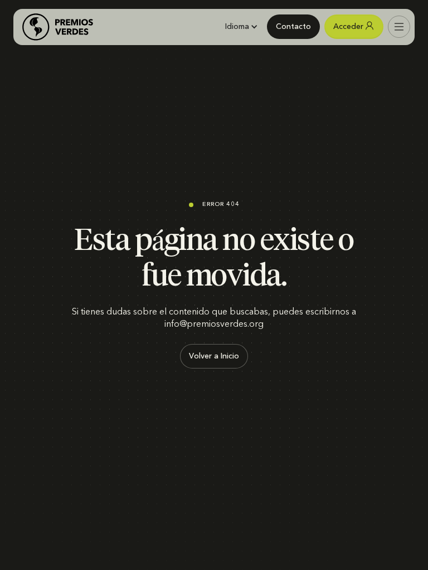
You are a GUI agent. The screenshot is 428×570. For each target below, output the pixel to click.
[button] (241, 26)
